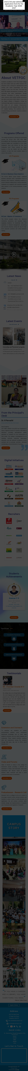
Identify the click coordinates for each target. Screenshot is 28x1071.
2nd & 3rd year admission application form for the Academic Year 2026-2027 (14, 5)
